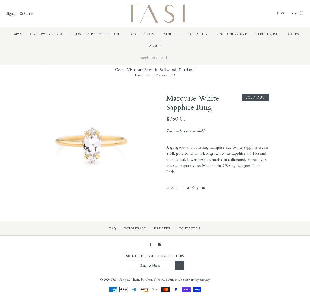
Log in (164, 58)
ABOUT (155, 46)
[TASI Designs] (155, 7)
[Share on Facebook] (183, 188)
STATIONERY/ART (231, 34)
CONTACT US (190, 228)
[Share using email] (203, 188)
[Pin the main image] (193, 188)
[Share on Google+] (198, 188)
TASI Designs (120, 280)
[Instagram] (283, 13)
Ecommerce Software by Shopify (188, 280)
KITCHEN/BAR (267, 34)
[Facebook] (277, 13)
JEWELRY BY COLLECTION (98, 34)
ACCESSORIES (142, 34)
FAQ (112, 228)
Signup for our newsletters (155, 256)
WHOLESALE (135, 228)
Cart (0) (298, 13)
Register (148, 58)
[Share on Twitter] (188, 188)
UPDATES (162, 228)
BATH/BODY (197, 34)
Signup (11, 14)
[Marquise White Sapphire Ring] (92, 96)
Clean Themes (154, 280)
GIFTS (293, 34)
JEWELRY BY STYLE (48, 34)
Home (16, 34)
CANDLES (171, 34)
